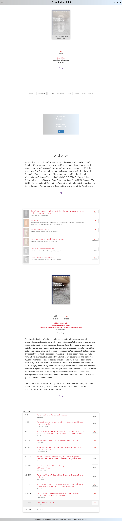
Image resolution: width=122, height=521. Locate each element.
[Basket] (120, 2)
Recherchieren (35, 220)
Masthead (84, 519)
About (53, 519)
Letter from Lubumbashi (45, 502)
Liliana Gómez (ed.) (61, 323)
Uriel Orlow (61, 58)
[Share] (62, 68)
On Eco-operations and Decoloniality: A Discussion (48, 239)
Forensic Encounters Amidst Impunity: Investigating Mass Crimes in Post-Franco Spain (60, 423)
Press (57, 519)
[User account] (115, 2)
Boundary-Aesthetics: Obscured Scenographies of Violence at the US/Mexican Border (59, 466)
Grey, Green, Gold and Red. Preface (42, 257)
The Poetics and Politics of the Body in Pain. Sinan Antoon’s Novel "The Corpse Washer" (59, 448)
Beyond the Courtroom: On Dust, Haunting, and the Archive (57, 440)
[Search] (4, 2)
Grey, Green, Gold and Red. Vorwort (42, 248)
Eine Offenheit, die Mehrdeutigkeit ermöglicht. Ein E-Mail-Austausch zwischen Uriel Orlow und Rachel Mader (57, 212)
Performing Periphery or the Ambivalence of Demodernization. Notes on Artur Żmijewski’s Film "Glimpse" (58, 494)
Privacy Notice (77, 519)
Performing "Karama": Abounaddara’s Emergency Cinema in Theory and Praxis (60, 476)
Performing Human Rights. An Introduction (52, 414)
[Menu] (2, 2)
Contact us (69, 519)
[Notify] (59, 68)
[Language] (117, 2)
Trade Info (63, 519)
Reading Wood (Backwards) (40, 229)
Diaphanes (61, 2)
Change (61, 132)
